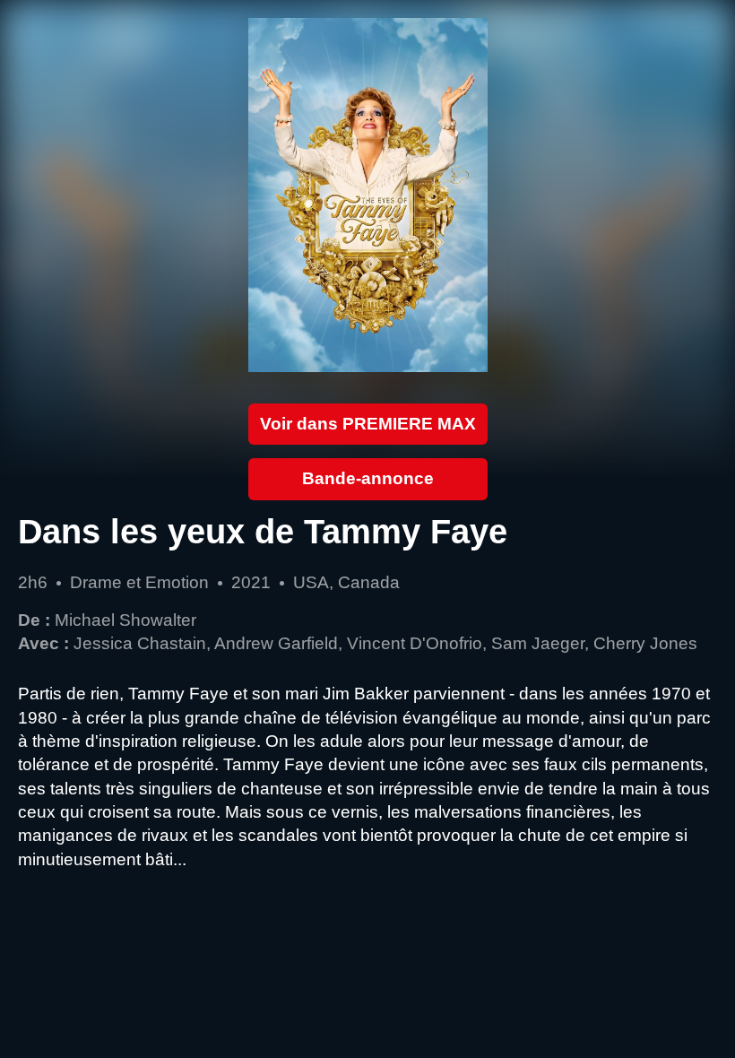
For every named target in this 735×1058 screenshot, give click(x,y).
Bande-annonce (368, 478)
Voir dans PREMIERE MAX (368, 423)
